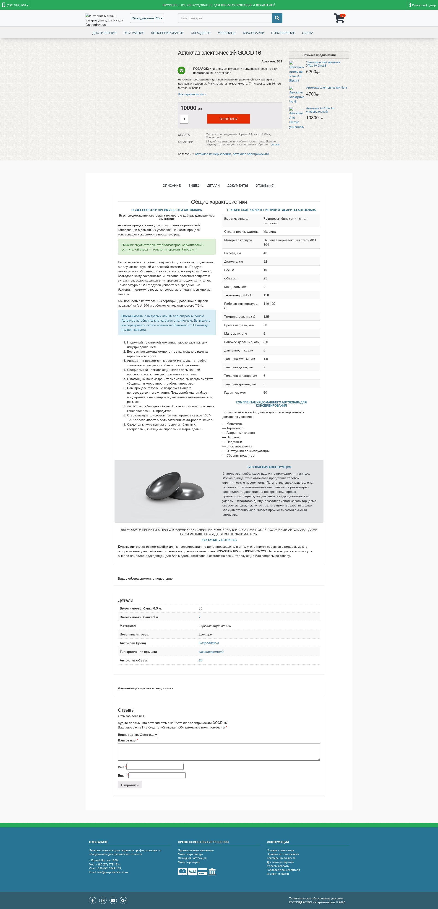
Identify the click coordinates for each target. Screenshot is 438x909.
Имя (122, 766)
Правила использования (283, 854)
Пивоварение (283, 32)
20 (200, 660)
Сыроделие (201, 32)
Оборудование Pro (146, 18)
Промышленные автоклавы (196, 850)
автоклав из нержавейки (213, 153)
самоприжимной (211, 651)
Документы (237, 185)
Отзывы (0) (265, 185)
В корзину (228, 118)
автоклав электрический (251, 153)
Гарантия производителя (283, 870)
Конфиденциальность (281, 858)
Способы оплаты (278, 866)
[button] (15, 5)
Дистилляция (104, 32)
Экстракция (133, 32)
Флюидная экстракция (192, 858)
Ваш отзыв (128, 740)
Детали (213, 185)
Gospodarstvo (209, 642)
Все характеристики (192, 94)
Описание (172, 185)
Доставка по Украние (280, 862)
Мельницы (227, 32)
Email (123, 775)
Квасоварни (253, 32)
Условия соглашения (280, 850)
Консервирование (167, 32)
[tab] (171, 186)
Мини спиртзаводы (190, 854)
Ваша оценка (128, 734)
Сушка (307, 32)
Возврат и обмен (278, 873)
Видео (193, 185)
